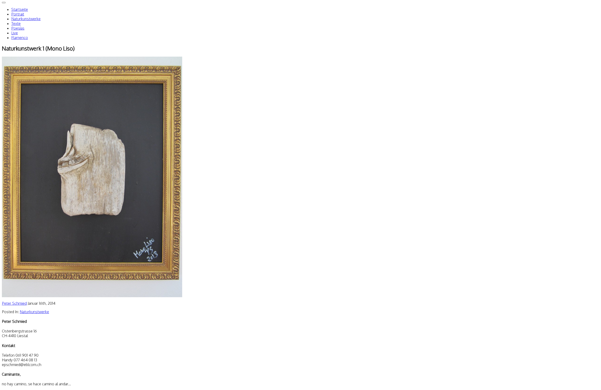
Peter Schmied (14, 303)
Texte (16, 23)
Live (14, 33)
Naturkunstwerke (26, 18)
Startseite (19, 9)
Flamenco (19, 37)
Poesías (17, 28)
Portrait (17, 14)
